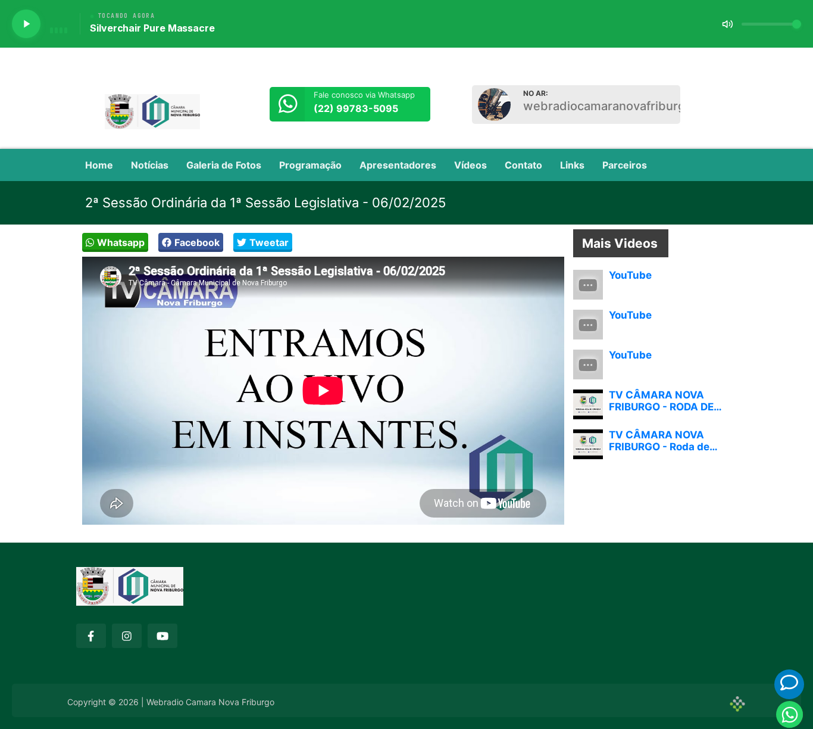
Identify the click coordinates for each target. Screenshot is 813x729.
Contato (523, 165)
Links (572, 165)
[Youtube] (162, 636)
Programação (310, 165)
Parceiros (624, 165)
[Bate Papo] (789, 682)
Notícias (149, 165)
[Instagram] (127, 636)
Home (99, 165)
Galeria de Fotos (223, 165)
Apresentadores (397, 165)
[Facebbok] (91, 636)
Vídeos (470, 165)
